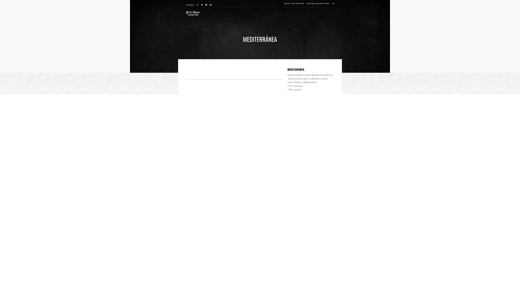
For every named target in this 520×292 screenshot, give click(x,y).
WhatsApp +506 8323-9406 (318, 3)
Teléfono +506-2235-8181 (294, 3)
